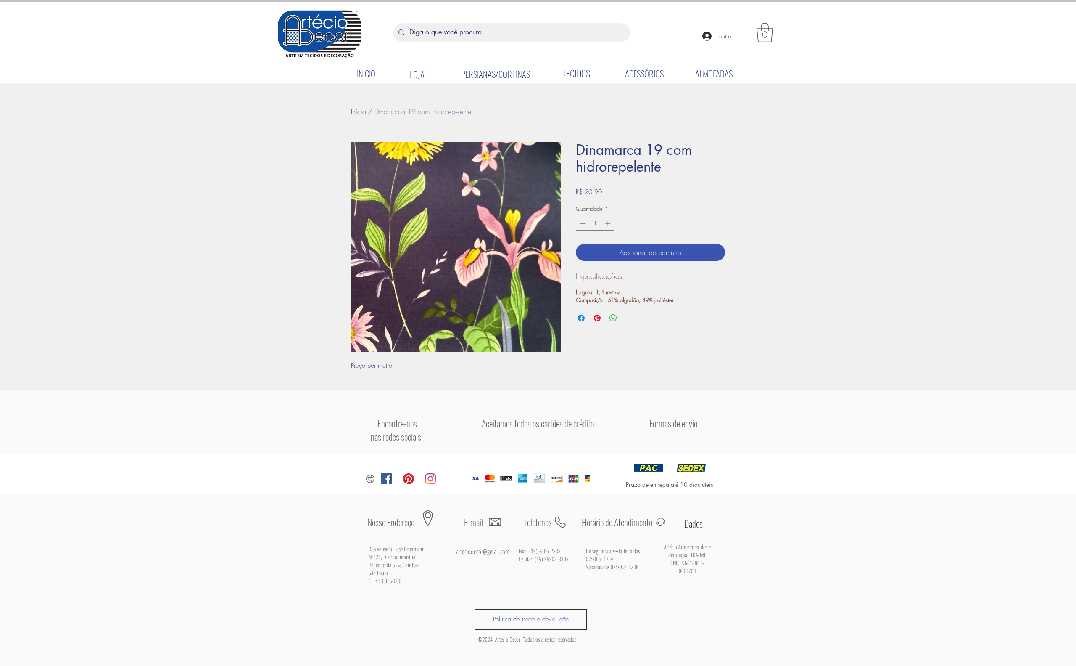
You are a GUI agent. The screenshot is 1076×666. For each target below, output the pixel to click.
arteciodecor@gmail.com (482, 551)
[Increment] (609, 223)
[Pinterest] (408, 478)
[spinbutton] (595, 223)
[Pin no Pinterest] (597, 318)
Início (358, 111)
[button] (765, 32)
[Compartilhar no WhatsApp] (613, 318)
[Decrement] (582, 223)
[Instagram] (430, 478)
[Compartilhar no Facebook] (581, 318)
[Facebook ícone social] (386, 478)
